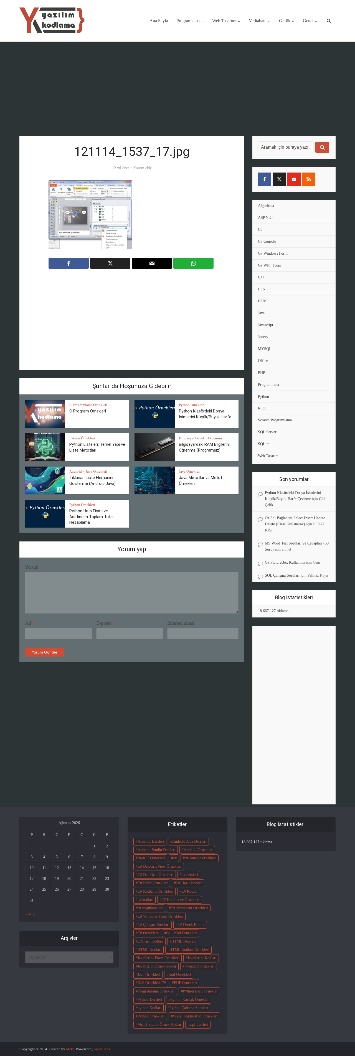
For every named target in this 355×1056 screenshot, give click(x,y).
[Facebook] (264, 179)
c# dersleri (190, 875)
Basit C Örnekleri (151, 858)
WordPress (102, 1049)
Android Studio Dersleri (157, 850)
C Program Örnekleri (87, 411)
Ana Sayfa (158, 20)
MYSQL (265, 349)
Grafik (284, 20)
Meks (70, 1049)
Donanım (215, 438)
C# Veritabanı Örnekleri (189, 908)
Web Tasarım (268, 456)
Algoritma (266, 206)
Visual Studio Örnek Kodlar (159, 1024)
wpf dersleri (198, 1024)
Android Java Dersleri (189, 841)
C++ (261, 277)
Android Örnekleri (198, 850)
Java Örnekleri (96, 471)
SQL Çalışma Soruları (282, 575)
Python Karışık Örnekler (189, 999)
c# (175, 858)
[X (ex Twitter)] (279, 179)
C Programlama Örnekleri (88, 405)
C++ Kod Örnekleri (181, 933)
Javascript (265, 325)
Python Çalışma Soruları (188, 1008)
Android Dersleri (151, 841)
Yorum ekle (142, 168)
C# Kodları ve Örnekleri (180, 900)
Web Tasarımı (224, 20)
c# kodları (145, 900)
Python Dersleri (150, 999)
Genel (308, 20)
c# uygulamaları (150, 908)
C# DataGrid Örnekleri (156, 875)
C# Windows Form (273, 253)
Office (263, 361)
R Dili (263, 408)
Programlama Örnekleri (156, 991)
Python (263, 396)
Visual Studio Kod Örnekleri (195, 1016)
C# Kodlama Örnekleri (155, 891)
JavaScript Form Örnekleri (158, 958)
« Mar (30, 915)
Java (261, 313)
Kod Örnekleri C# (152, 983)
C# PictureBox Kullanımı (285, 562)
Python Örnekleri (192, 405)
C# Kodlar (189, 891)
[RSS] (308, 179)
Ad (30, 623)
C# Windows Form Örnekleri (160, 916)
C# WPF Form (269, 265)
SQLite (263, 444)
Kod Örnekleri (179, 975)
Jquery (263, 337)
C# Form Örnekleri (153, 883)
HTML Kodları (149, 950)
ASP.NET (265, 218)
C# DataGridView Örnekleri (160, 866)
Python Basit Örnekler (200, 991)
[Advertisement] (177, 89)
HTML (263, 301)
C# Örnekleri (148, 933)
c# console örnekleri (200, 858)
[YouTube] (294, 179)
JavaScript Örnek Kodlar (157, 966)
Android (75, 471)
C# (260, 229)
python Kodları (149, 1008)
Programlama (188, 20)
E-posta (105, 623)
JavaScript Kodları (202, 958)
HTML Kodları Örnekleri (189, 950)
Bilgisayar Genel (191, 438)
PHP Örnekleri (185, 983)
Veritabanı (258, 20)
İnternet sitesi (180, 623)
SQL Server (267, 432)
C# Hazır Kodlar (189, 883)
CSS (261, 289)
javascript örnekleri (199, 966)
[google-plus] (323, 179)
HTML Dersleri (183, 941)
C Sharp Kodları (150, 941)
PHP (261, 373)
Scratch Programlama (275, 420)
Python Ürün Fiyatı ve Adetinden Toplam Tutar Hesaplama (91, 516)
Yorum (32, 567)
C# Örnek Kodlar (191, 925)
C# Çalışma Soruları (153, 925)
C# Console (267, 241)
